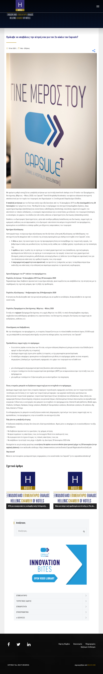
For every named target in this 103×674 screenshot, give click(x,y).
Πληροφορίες (90, 644)
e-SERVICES (20, 618)
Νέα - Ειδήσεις (25, 48)
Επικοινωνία (77, 644)
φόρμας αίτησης (47, 431)
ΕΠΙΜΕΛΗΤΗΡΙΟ (21, 596)
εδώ (58, 415)
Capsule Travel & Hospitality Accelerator (51, 196)
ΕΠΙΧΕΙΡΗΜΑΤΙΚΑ (22, 612)
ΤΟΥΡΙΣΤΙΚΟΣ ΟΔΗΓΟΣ (23, 601)
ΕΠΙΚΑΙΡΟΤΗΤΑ (21, 607)
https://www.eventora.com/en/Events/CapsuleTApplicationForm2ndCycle (65, 447)
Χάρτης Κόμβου (64, 644)
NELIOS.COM (91, 665)
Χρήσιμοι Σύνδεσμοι (88, 647)
